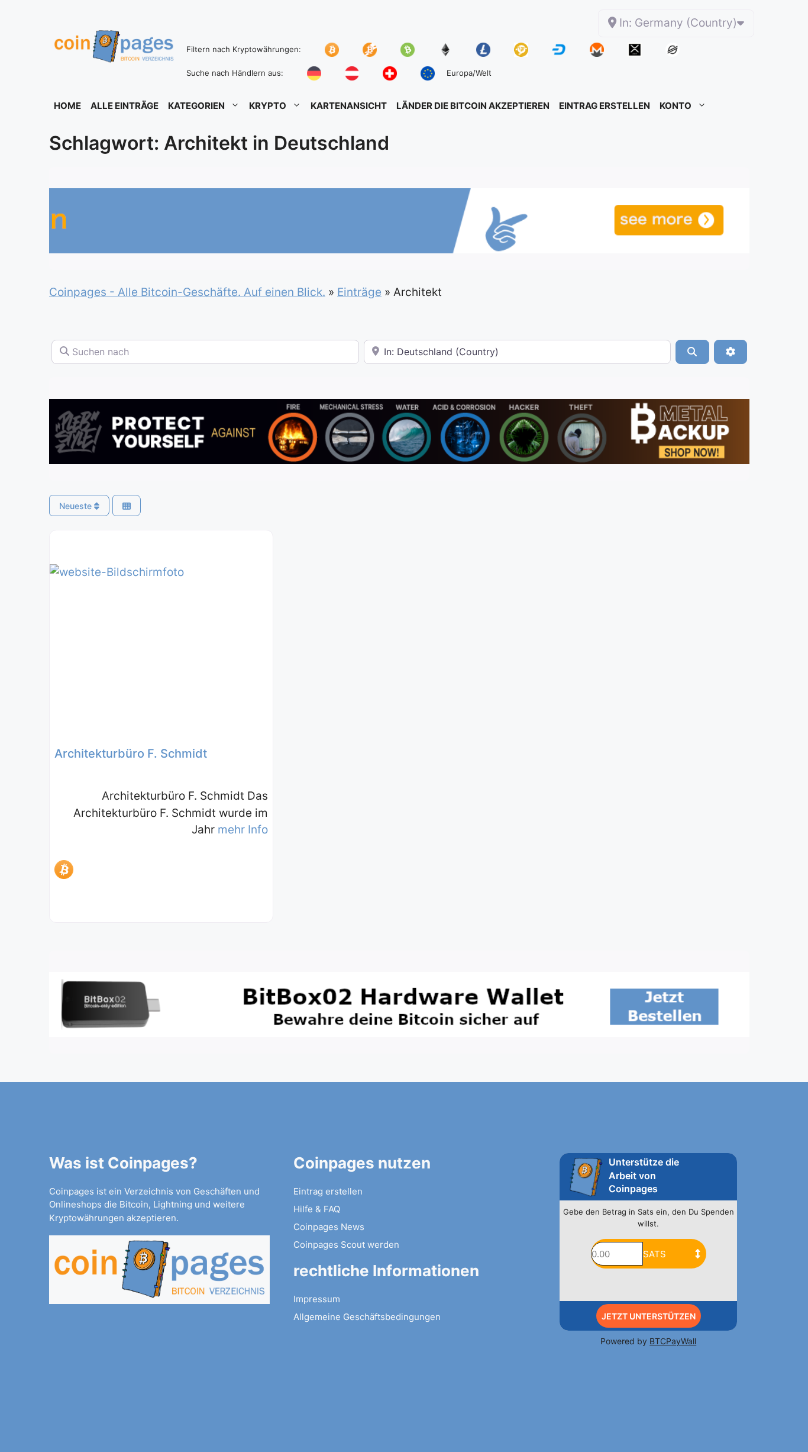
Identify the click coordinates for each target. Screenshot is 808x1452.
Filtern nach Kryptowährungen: (243, 49)
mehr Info (243, 829)
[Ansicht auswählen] (126, 506)
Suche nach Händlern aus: (234, 73)
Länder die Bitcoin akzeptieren (473, 105)
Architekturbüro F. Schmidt (130, 753)
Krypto (267, 105)
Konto (675, 105)
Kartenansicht (349, 105)
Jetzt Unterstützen (649, 1316)
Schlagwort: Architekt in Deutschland (219, 142)
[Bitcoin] (63, 869)
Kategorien (196, 105)
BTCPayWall (672, 1341)
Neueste (76, 506)
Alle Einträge (125, 105)
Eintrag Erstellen (604, 105)
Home (67, 105)
